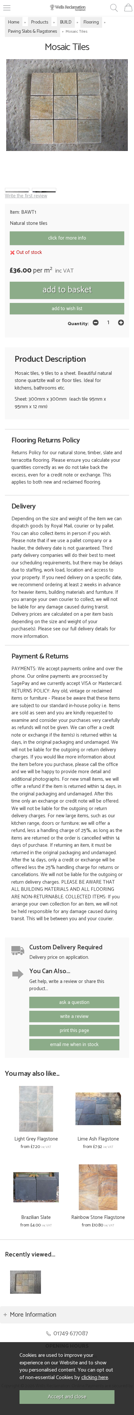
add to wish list (67, 309)
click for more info (67, 238)
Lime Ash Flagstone (98, 1139)
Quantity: (78, 323)
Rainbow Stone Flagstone (98, 1217)
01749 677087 (70, 1333)
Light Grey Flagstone (36, 1139)
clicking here (94, 1377)
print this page (74, 1030)
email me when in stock (74, 1044)
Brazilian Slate (36, 1217)
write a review (74, 1016)
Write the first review (26, 196)
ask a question (74, 1002)
